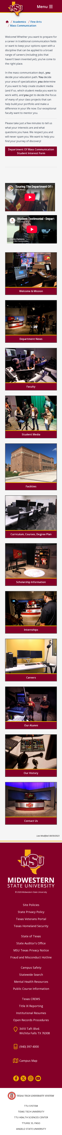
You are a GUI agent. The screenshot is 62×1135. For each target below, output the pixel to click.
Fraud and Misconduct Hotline (31, 957)
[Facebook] (16, 1078)
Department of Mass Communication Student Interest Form (31, 151)
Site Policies (31, 905)
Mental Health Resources (31, 982)
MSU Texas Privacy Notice (31, 950)
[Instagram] (30, 1078)
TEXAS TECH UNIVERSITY (31, 1111)
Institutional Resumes (31, 1013)
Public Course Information (31, 989)
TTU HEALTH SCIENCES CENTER (31, 1117)
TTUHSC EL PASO (31, 1123)
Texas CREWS (31, 999)
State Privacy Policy (31, 912)
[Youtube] (38, 1078)
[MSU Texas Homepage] (7, 21)
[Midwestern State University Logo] (31, 868)
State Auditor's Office (31, 943)
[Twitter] (23, 1078)
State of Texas (31, 936)
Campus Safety (31, 967)
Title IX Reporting (31, 1006)
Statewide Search (31, 974)
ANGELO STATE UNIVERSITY (31, 1128)
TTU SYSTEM (31, 1105)
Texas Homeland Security (31, 926)
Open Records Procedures (31, 1020)
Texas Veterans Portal (31, 919)
